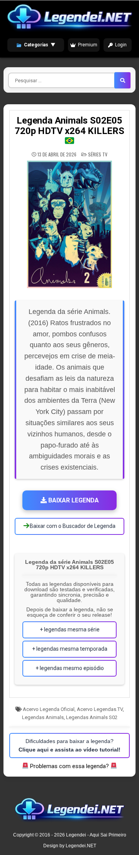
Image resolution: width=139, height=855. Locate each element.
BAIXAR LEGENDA (73, 500)
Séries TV (97, 154)
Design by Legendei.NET (69, 845)
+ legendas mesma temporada (69, 649)
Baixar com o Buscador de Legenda (72, 526)
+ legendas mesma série (70, 629)
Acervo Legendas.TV (100, 709)
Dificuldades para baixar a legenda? (69, 745)
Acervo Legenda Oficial (49, 709)
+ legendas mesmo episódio (70, 668)
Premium (87, 45)
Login (121, 45)
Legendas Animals (43, 717)
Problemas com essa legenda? (69, 766)
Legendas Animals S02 (91, 717)
